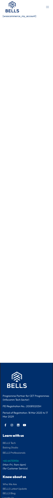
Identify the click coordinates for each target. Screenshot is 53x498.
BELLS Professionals (14, 452)
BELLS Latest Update (15, 488)
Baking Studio (10, 447)
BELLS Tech (9, 443)
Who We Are (10, 484)
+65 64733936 (11, 460)
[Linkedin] (18, 425)
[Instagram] (12, 425)
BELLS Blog (9, 493)
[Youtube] (24, 425)
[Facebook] (5, 425)
